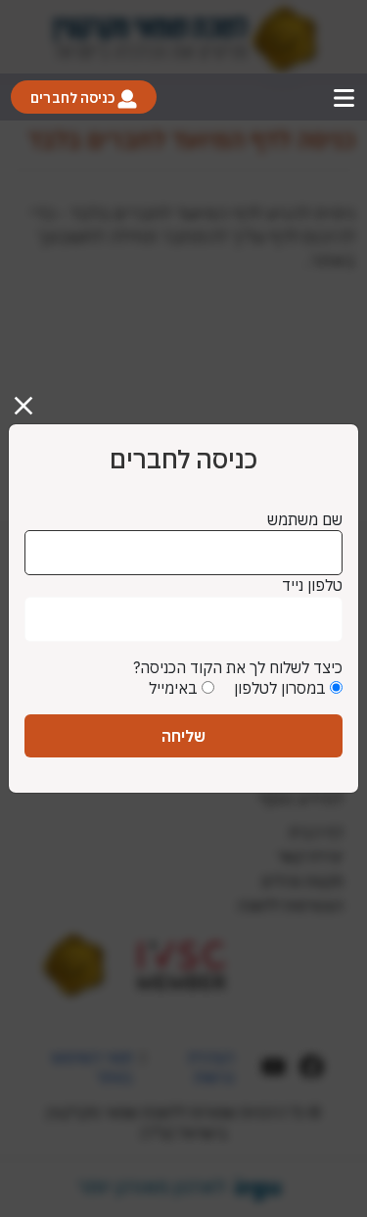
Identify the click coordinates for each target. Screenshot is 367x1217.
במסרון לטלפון (280, 688)
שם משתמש (305, 519)
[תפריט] (344, 97)
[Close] (31, 398)
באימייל (173, 688)
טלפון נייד (312, 585)
